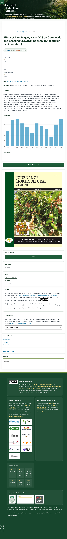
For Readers (6, 339)
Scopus (11, 412)
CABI (29, 405)
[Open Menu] (2, 2)
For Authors (6, 342)
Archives (11, 32)
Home (5, 32)
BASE (25, 405)
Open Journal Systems (9, 351)
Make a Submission (33, 164)
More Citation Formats (12, 327)
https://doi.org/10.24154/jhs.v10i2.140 (17, 81)
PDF (34, 257)
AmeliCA (51, 403)
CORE (10, 407)
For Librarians (6, 345)
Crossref (40, 412)
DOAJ (14, 407)
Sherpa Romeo (41, 407)
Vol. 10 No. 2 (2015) (21, 32)
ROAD (54, 405)
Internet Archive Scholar (16, 416)
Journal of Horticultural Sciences (12, 8)
